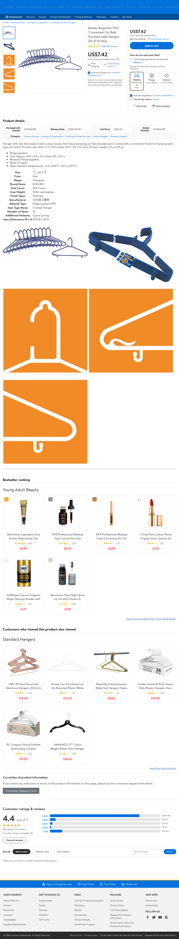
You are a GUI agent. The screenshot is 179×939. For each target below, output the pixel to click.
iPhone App (151, 900)
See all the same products (163, 768)
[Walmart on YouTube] (160, 917)
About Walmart (11, 900)
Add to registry (163, 105)
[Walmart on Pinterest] (166, 917)
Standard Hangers (118, 136)
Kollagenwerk (21, 7)
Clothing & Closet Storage (63, 22)
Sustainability (9, 919)
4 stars (45, 819)
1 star (45, 831)
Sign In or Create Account (59, 884)
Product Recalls (82, 919)
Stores (42, 905)
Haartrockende (172, 7)
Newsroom (8, 910)
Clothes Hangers (100, 136)
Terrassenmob (117, 7)
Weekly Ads (131, 884)
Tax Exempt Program (84, 924)
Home (5, 22)
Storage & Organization (38, 22)
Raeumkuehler (50, 7)
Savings (42, 16)
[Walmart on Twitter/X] (154, 917)
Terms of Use (116, 900)
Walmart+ (44, 914)
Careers (114, 16)
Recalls (77, 910)
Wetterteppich (90, 7)
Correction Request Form (21, 791)
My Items (127, 16)
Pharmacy (101, 16)
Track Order (110, 884)
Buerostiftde (8, 7)
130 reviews (111, 46)
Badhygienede (36, 7)
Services (30, 16)
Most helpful (63, 851)
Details (156, 99)
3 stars (45, 823)
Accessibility (80, 914)
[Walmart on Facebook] (147, 917)
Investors (7, 914)
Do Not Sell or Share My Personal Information (122, 924)
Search (170, 851)
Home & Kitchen (17, 22)
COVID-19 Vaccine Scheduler (89, 900)
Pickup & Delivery (83, 16)
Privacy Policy (117, 905)
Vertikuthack (131, 7)
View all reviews (14, 840)
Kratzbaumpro (64, 7)
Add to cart (152, 46)
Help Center (88, 884)
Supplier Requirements (14, 924)
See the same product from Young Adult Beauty (151, 618)
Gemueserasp (158, 7)
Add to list (141, 105)
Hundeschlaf (77, 7)
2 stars (45, 827)
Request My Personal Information (120, 916)
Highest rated (42, 851)
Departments (15, 16)
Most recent (21, 851)
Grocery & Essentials (60, 16)
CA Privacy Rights (119, 910)
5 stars (45, 815)
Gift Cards (44, 919)
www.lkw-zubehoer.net (163, 95)
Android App (152, 905)
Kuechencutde (144, 7)
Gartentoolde (104, 7)
